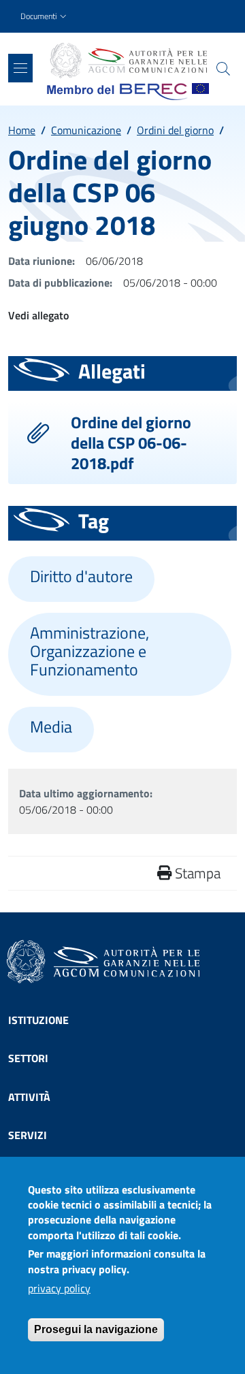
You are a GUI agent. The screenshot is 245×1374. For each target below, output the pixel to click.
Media (51, 727)
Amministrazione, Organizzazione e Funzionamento (89, 651)
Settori (28, 1058)
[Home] (128, 60)
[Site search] (223, 69)
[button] (44, 17)
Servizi (27, 1135)
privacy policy (59, 1288)
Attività (29, 1097)
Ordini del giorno (175, 130)
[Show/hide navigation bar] (20, 68)
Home (21, 130)
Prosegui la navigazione (96, 1329)
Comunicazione (86, 130)
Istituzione (38, 1020)
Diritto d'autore (81, 576)
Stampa (196, 873)
